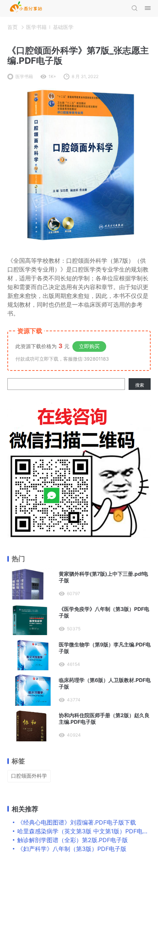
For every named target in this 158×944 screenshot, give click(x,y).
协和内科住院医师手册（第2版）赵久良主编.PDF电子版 (104, 718)
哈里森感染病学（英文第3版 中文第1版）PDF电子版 (85, 831)
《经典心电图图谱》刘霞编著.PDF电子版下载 (76, 822)
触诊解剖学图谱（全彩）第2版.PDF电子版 (72, 840)
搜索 (139, 385)
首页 (12, 27)
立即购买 (89, 346)
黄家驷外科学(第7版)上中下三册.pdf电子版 (103, 577)
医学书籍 (36, 27)
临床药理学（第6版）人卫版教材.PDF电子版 (105, 683)
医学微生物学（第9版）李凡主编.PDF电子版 (105, 647)
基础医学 (63, 27)
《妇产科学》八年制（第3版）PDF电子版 (71, 848)
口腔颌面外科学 (29, 775)
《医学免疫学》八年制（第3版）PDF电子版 (104, 612)
